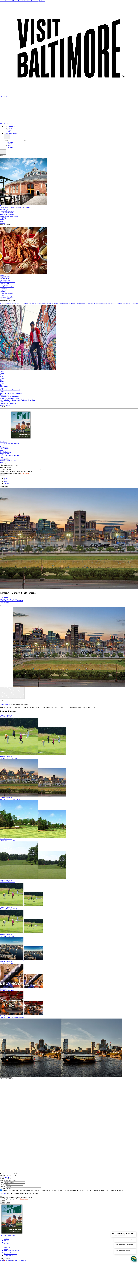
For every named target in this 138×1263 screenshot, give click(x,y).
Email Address (4, 465)
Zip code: (3, 1186)
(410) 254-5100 (4, 602)
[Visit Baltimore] (69, 1172)
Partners (10, 144)
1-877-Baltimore (5, 1177)
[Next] (18, 693)
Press (9, 145)
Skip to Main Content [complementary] (13, 1)
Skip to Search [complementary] (36, 1)
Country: (2, 469)
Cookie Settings (8, 1255)
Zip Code (3, 467)
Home (2, 704)
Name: (2, 1184)
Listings (7, 704)
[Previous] (6, 693)
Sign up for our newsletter (7, 464)
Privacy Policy (24, 473)
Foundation (11, 147)
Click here (3, 1193)
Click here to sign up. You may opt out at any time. (17, 471)
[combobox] (12, 140)
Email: (2, 1182)
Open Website (4, 597)
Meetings (10, 142)
